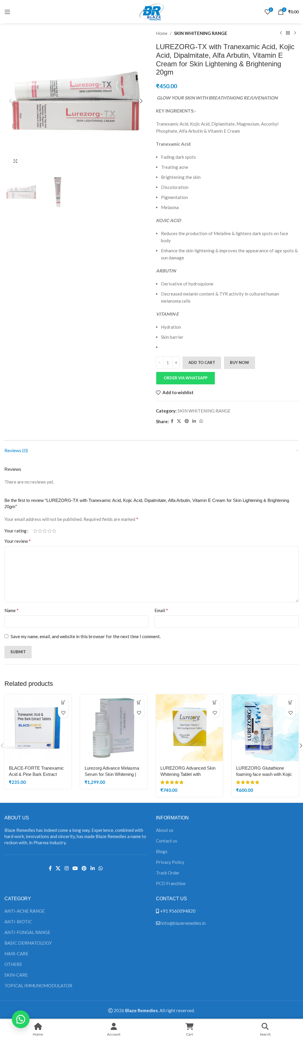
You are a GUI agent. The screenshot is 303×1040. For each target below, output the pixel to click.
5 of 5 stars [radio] (54, 531)
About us (164, 830)
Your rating (15, 531)
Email (161, 610)
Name (11, 610)
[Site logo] (151, 11)
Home (161, 33)
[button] (10, 101)
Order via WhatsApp (185, 377)
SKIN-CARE (16, 975)
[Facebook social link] (172, 421)
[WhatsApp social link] (201, 421)
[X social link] (179, 421)
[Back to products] (287, 33)
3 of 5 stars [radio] (44, 531)
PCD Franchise (171, 883)
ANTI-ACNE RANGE (24, 911)
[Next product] (295, 33)
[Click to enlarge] (15, 161)
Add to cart (201, 362)
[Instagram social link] (66, 868)
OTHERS (13, 964)
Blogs (161, 851)
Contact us (166, 840)
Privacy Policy (170, 862)
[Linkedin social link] (194, 421)
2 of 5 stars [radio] (40, 531)
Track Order (168, 872)
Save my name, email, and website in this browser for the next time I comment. (86, 636)
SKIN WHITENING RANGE (200, 33)
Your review (17, 541)
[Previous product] (280, 33)
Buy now (239, 362)
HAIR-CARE (16, 953)
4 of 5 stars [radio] (49, 531)
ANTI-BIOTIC (18, 921)
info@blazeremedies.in (183, 923)
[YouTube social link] (75, 868)
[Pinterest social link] (187, 421)
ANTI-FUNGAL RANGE (27, 932)
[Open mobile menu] (7, 12)
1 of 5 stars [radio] (35, 531)
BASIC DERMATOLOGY (28, 943)
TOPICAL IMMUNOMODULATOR (38, 985)
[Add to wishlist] (63, 713)
